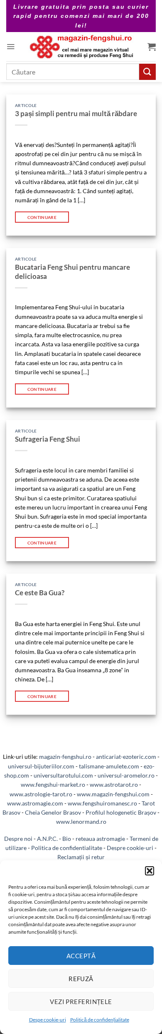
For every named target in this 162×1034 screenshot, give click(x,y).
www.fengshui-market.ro (53, 784)
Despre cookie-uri (130, 847)
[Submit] (147, 72)
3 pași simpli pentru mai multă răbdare (76, 113)
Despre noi (18, 838)
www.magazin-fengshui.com (113, 794)
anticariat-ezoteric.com (126, 756)
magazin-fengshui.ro (65, 756)
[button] (149, 871)
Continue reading (42, 217)
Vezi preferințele (81, 1001)
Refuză (81, 978)
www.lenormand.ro (81, 821)
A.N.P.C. (47, 838)
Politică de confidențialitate (99, 1020)
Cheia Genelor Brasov (53, 812)
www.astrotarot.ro (114, 784)
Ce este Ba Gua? (39, 593)
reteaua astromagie (100, 838)
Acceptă (81, 955)
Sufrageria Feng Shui (47, 439)
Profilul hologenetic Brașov (121, 812)
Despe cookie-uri (47, 1020)
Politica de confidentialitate (66, 847)
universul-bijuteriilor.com (41, 766)
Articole (26, 105)
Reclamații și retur (81, 856)
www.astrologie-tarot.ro (41, 794)
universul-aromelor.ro (126, 775)
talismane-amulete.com (109, 766)
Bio (66, 838)
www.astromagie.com (35, 803)
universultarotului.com (63, 775)
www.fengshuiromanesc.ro (102, 803)
